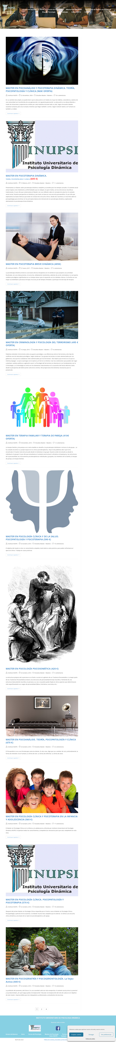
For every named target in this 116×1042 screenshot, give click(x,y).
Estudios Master (41, 95)
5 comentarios (57, 268)
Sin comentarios (61, 95)
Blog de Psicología (48, 12)
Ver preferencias (106, 1034)
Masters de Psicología (74, 9)
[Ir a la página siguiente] (46, 1009)
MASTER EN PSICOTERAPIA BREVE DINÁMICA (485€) (33, 263)
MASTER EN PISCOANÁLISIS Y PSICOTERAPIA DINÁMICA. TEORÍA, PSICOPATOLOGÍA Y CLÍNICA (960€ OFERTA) (40, 90)
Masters (49, 95)
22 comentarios (59, 747)
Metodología (63, 12)
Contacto (88, 12)
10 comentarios (59, 544)
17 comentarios (59, 824)
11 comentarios (59, 183)
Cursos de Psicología (54, 9)
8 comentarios (57, 349)
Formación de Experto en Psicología (98, 9)
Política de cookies (90, 1038)
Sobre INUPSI (76, 12)
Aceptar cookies (76, 1034)
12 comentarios (59, 443)
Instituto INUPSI (12, 95)
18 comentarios (59, 907)
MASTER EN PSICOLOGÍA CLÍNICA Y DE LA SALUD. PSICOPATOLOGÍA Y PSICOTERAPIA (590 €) (32, 538)
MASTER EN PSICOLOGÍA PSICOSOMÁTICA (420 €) (32, 668)
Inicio (42, 9)
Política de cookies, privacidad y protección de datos (58, 1039)
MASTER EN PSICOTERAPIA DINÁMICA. (26, 177)
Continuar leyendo (12, 113)
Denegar (91, 1034)
